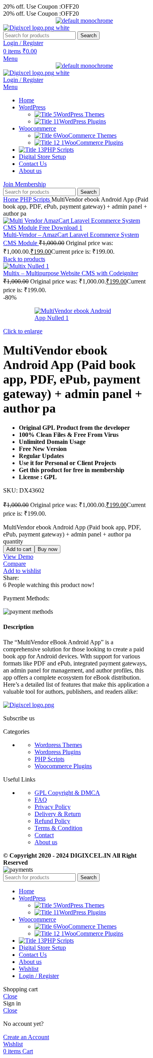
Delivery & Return (58, 814)
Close (10, 996)
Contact (44, 835)
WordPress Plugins (82, 121)
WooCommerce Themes (86, 135)
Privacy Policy (53, 806)
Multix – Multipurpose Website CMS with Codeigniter (70, 273)
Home (11, 199)
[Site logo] (29, 27)
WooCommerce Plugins (93, 142)
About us (46, 842)
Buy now (47, 549)
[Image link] (28, 705)
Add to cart (18, 549)
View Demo (18, 556)
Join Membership (24, 184)
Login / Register (39, 976)
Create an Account (26, 1037)
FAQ (41, 799)
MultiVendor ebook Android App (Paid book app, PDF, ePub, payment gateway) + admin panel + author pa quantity (72, 534)
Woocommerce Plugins (63, 766)
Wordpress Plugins (58, 752)
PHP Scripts (35, 199)
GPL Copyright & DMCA (67, 792)
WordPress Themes (80, 114)
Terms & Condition (58, 828)
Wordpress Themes (58, 745)
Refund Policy (52, 821)
